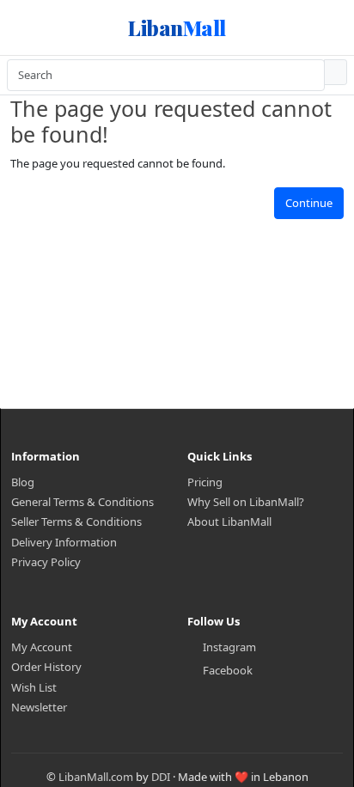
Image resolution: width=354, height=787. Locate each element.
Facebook (228, 670)
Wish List (34, 687)
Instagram (229, 647)
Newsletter (39, 707)
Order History (46, 666)
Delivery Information (64, 542)
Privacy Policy (46, 562)
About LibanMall (229, 521)
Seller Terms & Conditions (76, 521)
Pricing (205, 482)
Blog (22, 482)
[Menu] (30, 27)
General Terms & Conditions (82, 501)
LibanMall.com (95, 776)
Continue (309, 202)
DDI (160, 776)
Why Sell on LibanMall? (245, 501)
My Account (41, 647)
